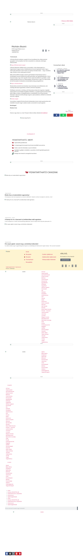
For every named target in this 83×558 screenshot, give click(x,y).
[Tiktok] (13, 553)
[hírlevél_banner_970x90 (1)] (41, 14)
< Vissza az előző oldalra (67, 21)
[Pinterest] (19, 553)
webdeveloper (12, 268)
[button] (56, 115)
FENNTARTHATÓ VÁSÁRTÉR (15, 493)
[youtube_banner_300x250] (63, 93)
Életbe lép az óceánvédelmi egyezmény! (17, 195)
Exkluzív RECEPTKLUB (13, 492)
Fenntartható (60, 68)
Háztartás (65, 68)
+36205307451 (15, 52)
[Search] (77, 508)
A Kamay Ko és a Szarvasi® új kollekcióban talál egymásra (23, 219)
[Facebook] (43, 50)
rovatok (9, 462)
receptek (9, 385)
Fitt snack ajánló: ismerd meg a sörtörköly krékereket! (21, 244)
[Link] (40, 50)
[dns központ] (69, 111)
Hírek (9, 490)
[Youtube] (16, 553)
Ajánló (13, 217)
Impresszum (11, 495)
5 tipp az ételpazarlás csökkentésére (63, 87)
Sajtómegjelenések (12, 496)
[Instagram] (46, 50)
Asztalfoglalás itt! (31, 134)
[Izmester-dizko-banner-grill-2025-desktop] (41, 344)
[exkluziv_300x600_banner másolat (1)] (63, 25)
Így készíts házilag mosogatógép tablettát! (63, 71)
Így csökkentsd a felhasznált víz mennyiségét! (63, 79)
